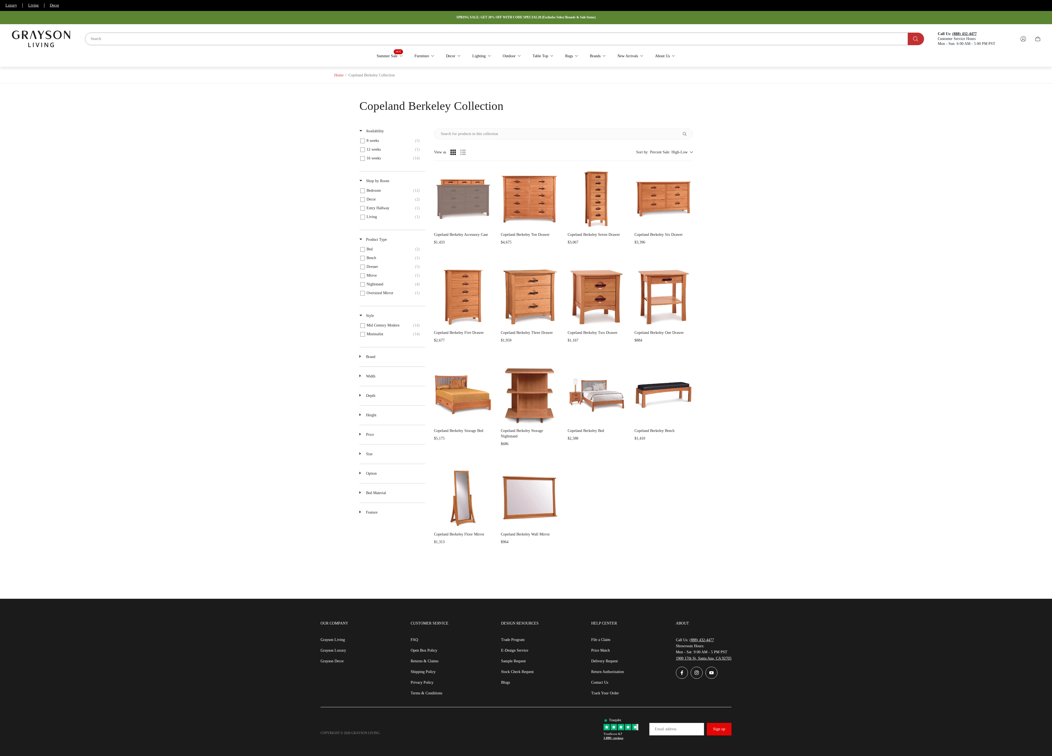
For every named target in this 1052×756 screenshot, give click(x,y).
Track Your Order (605, 693)
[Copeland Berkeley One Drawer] (663, 297)
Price (369, 435)
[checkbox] (391, 141)
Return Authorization (607, 672)
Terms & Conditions (426, 693)
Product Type (376, 239)
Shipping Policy (423, 672)
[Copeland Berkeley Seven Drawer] (597, 199)
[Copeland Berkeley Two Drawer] (597, 297)
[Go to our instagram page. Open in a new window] (697, 673)
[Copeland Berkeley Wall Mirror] (530, 498)
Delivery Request (604, 661)
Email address (665, 729)
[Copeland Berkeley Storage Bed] (463, 395)
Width (370, 376)
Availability (374, 131)
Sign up (719, 729)
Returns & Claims (424, 661)
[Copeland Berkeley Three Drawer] (530, 297)
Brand (370, 357)
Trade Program (513, 640)
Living (33, 5)
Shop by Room (377, 181)
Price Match (600, 650)
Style (369, 316)
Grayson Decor (332, 661)
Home (339, 75)
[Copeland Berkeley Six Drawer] (663, 199)
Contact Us (599, 682)
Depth (370, 396)
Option (371, 473)
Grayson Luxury (333, 650)
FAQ (414, 640)
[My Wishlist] (1010, 39)
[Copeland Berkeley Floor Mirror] (463, 498)
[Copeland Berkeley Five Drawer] (463, 297)
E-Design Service (514, 650)
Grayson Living (333, 640)
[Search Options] (687, 133)
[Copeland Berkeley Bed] (597, 395)
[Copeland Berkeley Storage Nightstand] (530, 395)
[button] (664, 152)
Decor (54, 5)
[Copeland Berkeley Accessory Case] (463, 199)
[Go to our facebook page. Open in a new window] (682, 673)
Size (369, 454)
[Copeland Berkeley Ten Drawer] (530, 199)
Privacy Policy (422, 682)
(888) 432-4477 (702, 640)
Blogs (505, 682)
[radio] (453, 152)
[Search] (916, 39)
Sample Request (513, 661)
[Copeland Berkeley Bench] (663, 395)
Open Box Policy (424, 650)
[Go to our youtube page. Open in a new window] (711, 673)
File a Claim (600, 640)
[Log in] (1023, 39)
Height (370, 415)
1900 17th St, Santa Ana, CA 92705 (703, 658)
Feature (371, 512)
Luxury (11, 5)
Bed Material (375, 493)
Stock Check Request (517, 672)
